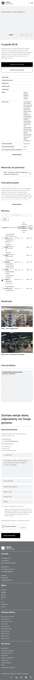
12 (22, 238)
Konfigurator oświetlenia (7, 650)
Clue (16, 262)
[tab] (11, 34)
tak (19, 238)
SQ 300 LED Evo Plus (6, 621)
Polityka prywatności (6, 662)
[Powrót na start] (7, 3)
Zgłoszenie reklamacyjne (7, 657)
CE (31, 238)
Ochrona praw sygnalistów (8, 667)
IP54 (28, 238)
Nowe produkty (8, 612)
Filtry (4, 219)
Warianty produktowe (17, 70)
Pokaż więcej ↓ (17, 154)
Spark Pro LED (4, 636)
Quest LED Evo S (5, 619)
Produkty (3, 590)
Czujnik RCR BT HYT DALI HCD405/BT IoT (10, 262)
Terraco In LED (5, 633)
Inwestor (3, 594)
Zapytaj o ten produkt (17, 64)
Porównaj (17, 215)
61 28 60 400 (7, 439)
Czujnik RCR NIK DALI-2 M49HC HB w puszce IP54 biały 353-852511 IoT (10, 238)
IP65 (28, 247)
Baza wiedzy (4, 655)
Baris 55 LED (4, 624)
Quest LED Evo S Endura (7, 616)
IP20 (28, 255)
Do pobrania (4, 604)
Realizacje (3, 592)
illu (2, 599)
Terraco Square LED (6, 628)
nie (18, 288)
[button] (29, 3)
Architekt (3, 597)
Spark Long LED (5, 638)
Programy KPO (5, 648)
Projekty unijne (5, 660)
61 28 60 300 (4, 577)
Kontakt (3, 606)
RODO (2, 665)
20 (22, 269)
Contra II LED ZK (5, 626)
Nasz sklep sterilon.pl (6, 653)
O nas (2, 602)
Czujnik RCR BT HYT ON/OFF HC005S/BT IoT (10, 288)
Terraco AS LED (5, 631)
